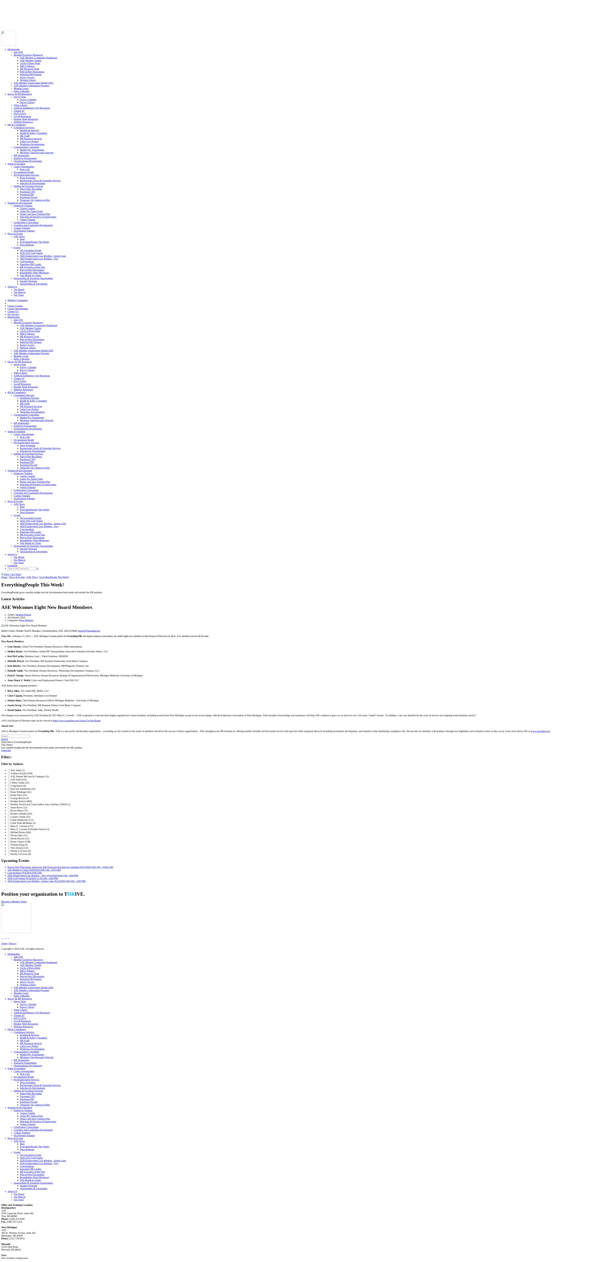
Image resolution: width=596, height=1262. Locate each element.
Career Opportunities (11, 14)
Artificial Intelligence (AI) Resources (32, 108)
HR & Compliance (16, 124)
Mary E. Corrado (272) (22, 826)
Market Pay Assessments (32, 150)
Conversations (27, 261)
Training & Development (19, 203)
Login (4, 23)
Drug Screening (27, 177)
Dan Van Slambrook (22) (23, 789)
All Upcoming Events (30, 250)
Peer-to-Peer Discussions (32, 71)
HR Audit (24, 136)
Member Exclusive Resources (28, 55)
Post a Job (25, 169)
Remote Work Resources (26, 119)
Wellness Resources (23, 122)
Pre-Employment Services (26, 175)
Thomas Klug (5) (19, 844)
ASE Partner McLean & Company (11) (30, 776)
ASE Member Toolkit (30, 60)
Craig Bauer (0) (18, 785)
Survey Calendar (28, 99)
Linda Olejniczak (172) (22, 820)
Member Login (21, 88)
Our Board (19, 289)
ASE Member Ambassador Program (31, 85)
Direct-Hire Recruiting (31, 189)
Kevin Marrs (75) (19, 810)
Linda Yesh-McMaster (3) (23, 823)
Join (9, 23)
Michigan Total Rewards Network (36, 152)
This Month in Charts (30, 275)
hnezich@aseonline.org (89, 631)
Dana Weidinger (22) (21, 792)
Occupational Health (24, 172)
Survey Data (20, 97)
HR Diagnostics (21, 155)
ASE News (19, 236)
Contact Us (6, 17)
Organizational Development (28, 161)
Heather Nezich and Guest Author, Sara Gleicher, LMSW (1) (40, 804)
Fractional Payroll (28, 197)
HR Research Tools (29, 69)
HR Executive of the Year (32, 267)
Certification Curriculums (26, 222)
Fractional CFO (27, 191)
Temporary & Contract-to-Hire (35, 200)
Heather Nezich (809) (21, 801)
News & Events (15, 233)
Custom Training (22, 228)
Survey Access (27, 77)
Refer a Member (22, 91)
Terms (4, 943)
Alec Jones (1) (18, 770)
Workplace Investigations (32, 144)
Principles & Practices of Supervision (38, 217)
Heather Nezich (23, 614)
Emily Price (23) (19, 795)
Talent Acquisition (16, 164)
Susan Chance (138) (20, 841)
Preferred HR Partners (31, 74)
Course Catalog (8, 11)
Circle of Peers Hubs (30, 63)
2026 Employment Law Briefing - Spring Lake (43, 256)
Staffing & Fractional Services (28, 186)
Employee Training (23, 205)
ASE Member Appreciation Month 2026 (33, 83)
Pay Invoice (7, 20)
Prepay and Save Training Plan (35, 214)
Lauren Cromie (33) (20, 816)
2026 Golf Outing (32, 878)
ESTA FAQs (20, 113)
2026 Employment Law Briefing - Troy (39, 258)
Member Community (11, 9)
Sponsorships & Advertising (33, 284)
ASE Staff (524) (19, 779)
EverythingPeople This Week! (34, 242)
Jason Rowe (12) (19, 807)
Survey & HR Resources (19, 94)
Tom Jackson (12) (19, 848)
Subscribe (6, 750)
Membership (13, 49)
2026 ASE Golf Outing (31, 253)
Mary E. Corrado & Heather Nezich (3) (30, 829)
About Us (12, 286)
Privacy (12, 943)
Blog (22, 239)
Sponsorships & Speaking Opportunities (33, 278)
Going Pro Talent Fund (31, 211)
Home (4, 577)
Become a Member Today (14, 901)
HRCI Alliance (27, 66)
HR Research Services (31, 138)
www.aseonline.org (540, 731)
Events (17, 247)
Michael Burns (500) (21, 832)
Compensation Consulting (26, 147)
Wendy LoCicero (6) (21, 854)
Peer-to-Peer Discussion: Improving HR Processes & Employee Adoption (60, 867)
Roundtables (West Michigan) (34, 272)
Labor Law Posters (29, 141)
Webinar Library (28, 80)
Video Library (20, 105)
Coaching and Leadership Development (33, 225)
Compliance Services (24, 127)
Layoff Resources (22, 116)
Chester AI (19, 110)
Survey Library (27, 102)
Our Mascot (19, 292)
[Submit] (32, 26)
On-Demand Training (24, 231)
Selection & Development (32, 183)
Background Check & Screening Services (40, 180)
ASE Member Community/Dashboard (38, 57)
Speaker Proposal (28, 281)
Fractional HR (27, 194)
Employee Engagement (25, 158)
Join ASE (18, 52)
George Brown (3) (20, 798)
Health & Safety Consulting (33, 133)
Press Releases (27, 244)
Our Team (19, 295)
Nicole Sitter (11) (19, 835)
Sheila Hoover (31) (20, 838)
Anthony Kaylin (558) (21, 773)
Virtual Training (27, 219)
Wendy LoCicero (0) (21, 851)
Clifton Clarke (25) (20, 782)
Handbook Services (29, 130)
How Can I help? (12, 574)
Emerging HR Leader (30, 264)
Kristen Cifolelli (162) (21, 813)
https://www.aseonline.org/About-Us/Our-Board (76, 720)
